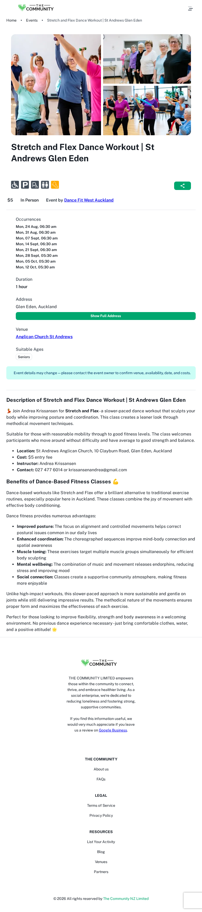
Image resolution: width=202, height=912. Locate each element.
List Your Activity (101, 842)
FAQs (101, 779)
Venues (101, 862)
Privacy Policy (101, 815)
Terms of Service (101, 805)
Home (11, 20)
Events (32, 20)
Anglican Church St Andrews (44, 336)
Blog (101, 852)
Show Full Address (105, 316)
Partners (101, 872)
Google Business (113, 730)
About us (101, 769)
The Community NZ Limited (126, 898)
